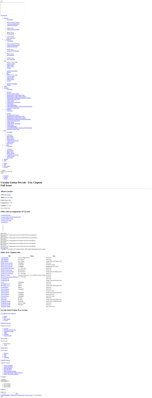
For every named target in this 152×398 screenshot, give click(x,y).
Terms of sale (21, 395)
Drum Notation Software (10, 371)
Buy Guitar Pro (12, 313)
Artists (5, 86)
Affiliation (6, 357)
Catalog (6, 177)
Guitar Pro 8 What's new (10, 330)
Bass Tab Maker (8, 368)
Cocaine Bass (4, 222)
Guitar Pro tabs (7, 335)
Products (6, 18)
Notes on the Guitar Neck (13, 99)
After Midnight (4, 257)
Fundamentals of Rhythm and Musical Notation (19, 98)
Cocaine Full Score (5, 215)
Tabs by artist (10, 65)
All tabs (9, 68)
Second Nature (4, 287)
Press (5, 354)
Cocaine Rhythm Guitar (7, 218)
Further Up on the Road (7, 273)
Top (2, 396)
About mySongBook (12, 71)
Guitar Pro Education (12, 25)
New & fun (10, 143)
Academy (6, 88)
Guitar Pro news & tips (12, 140)
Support (6, 159)
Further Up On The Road (7, 271)
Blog (5, 130)
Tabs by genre (10, 66)
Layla (2, 282)
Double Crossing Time (6, 270)
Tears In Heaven (5, 290)
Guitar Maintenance (12, 105)
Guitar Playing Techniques (13, 102)
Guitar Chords (10, 100)
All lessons (9, 89)
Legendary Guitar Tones (13, 108)
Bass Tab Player (8, 369)
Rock (6, 200)
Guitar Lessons (10, 142)
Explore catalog (11, 63)
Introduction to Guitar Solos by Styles (16, 96)
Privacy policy (29, 395)
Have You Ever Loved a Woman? (9, 277)
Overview (6, 175)
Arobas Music (4, 347)
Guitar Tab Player (8, 367)
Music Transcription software (11, 374)
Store (5, 160)
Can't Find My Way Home (7, 268)
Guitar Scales (10, 103)
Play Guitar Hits (11, 38)
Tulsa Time (3, 297)
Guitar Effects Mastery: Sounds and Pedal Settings (19, 106)
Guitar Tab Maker (8, 365)
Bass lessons (10, 136)
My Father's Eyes (5, 284)
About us (6, 353)
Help (5, 356)
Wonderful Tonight (5, 301)
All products (10, 19)
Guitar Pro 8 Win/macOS (13, 24)
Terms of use (13, 395)
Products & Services (6, 323)
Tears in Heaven (5, 289)
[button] (3, 247)
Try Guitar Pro (4, 313)
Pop (9, 200)
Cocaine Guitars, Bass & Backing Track (11, 217)
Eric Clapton (7, 194)
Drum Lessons (10, 139)
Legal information (5, 395)
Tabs (5, 61)
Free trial (6, 328)
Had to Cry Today (5, 275)
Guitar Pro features (5, 360)
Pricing (9, 72)
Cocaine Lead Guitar (6, 220)
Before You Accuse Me (7, 263)
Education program (8, 331)
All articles (9, 132)
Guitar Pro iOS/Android (13, 29)
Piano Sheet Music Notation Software (13, 372)
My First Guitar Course (13, 93)
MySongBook (10, 33)
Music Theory (10, 137)
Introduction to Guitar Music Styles (16, 95)
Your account (4, 338)
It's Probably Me (5, 278)
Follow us (3, 389)
